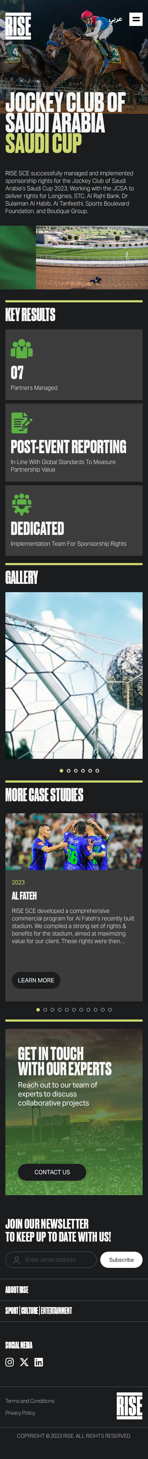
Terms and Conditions (30, 1401)
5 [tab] (90, 771)
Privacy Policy (20, 1413)
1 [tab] (61, 771)
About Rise (16, 1289)
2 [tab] (68, 771)
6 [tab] (97, 771)
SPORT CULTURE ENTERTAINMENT (38, 1310)
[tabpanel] (74, 675)
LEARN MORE (36, 980)
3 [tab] (76, 771)
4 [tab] (83, 771)
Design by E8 (74, 1444)
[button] (38, 1010)
